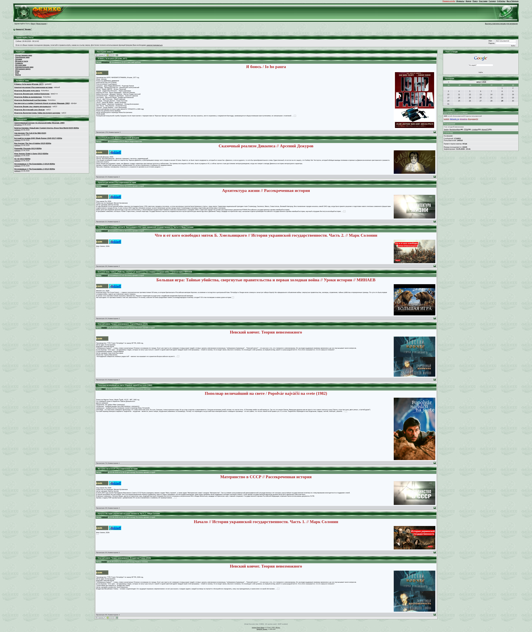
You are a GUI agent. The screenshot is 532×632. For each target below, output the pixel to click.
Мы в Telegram (513, 1)
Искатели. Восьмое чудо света (27, 91)
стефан (475, 130)
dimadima (18, 125)
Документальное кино (24, 67)
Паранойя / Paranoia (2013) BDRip (28, 149)
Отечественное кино (23, 55)
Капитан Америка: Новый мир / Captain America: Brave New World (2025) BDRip (46, 128)
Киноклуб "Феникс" (24, 29)
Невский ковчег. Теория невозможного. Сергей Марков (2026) (123, 324)
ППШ (466, 130)
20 (481, 98)
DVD (17, 73)
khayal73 (485, 130)
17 (448, 98)
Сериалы (19, 63)
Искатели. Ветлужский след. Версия (29, 110)
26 (470, 101)
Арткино (18, 59)
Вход (33, 24)
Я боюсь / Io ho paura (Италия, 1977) (29, 84)
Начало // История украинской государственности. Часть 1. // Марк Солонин (129, 514)
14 (491, 94)
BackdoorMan (455, 130)
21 (491, 98)
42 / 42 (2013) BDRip (22, 159)
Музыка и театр (21, 61)
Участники (483, 1)
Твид (103, 389)
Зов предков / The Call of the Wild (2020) (30, 133)
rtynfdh (104, 328)
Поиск (475, 1)
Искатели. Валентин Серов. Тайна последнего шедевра (37, 113)
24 (448, 101)
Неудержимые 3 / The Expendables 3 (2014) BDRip (34, 164)
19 (470, 98)
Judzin (446, 130)
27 (481, 101)
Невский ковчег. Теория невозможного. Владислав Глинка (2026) (124, 558)
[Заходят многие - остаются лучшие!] (43, 12)
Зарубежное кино (22, 57)
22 (502, 98)
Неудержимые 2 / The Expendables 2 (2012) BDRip (34, 169)
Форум (468, 1)
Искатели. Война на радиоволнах (28, 97)
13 (481, 94)
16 (513, 94)
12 (470, 94)
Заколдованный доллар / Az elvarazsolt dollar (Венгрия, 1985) (39, 123)
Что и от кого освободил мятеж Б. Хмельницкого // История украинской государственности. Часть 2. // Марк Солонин (145, 227)
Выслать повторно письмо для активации (501, 24)
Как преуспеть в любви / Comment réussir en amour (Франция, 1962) (42, 103)
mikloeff (105, 141)
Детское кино (20, 65)
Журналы (460, 1)
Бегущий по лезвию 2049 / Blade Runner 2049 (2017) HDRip (38, 138)
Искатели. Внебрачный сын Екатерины (30, 100)
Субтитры (501, 1)
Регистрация (41, 24)
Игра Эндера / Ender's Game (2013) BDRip (31, 154)
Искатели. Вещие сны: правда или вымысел (32, 107)
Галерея (492, 1)
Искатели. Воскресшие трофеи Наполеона (31, 94)
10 (448, 94)
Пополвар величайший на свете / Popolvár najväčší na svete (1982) (125, 385)
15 (502, 94)
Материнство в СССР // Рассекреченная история (118, 469)
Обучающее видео (22, 69)
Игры (17, 71)
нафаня (17, 130)
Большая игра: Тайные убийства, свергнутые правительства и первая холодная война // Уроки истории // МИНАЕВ (145, 272)
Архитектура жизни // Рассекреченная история (33, 87)
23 (513, 98)
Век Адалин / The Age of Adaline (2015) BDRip (32, 143)
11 (459, 94)
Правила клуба (449, 1)
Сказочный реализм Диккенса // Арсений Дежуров (118, 138)
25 (459, 101)
